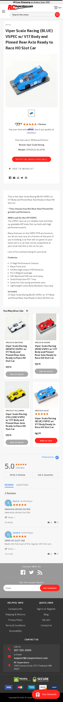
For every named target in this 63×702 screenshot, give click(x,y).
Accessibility (15, 630)
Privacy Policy (15, 619)
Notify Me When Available (31, 159)
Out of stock (17, 374)
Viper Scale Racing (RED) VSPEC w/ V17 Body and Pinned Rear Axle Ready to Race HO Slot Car (46, 352)
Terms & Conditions (15, 625)
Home (8, 24)
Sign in (40, 608)
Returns (21, 614)
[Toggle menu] (3, 11)
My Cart (46, 619)
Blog (46, 614)
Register (51, 608)
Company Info (15, 608)
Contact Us (46, 625)
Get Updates (50, 588)
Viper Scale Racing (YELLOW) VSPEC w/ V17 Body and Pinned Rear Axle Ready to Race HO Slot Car (16, 421)
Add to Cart (46, 440)
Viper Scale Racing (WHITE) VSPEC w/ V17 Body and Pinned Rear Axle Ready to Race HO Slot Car (16, 353)
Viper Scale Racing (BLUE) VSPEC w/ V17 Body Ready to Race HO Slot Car (45, 423)
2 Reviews (42, 124)
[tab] (17, 474)
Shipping (10, 614)
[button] (10, 517)
